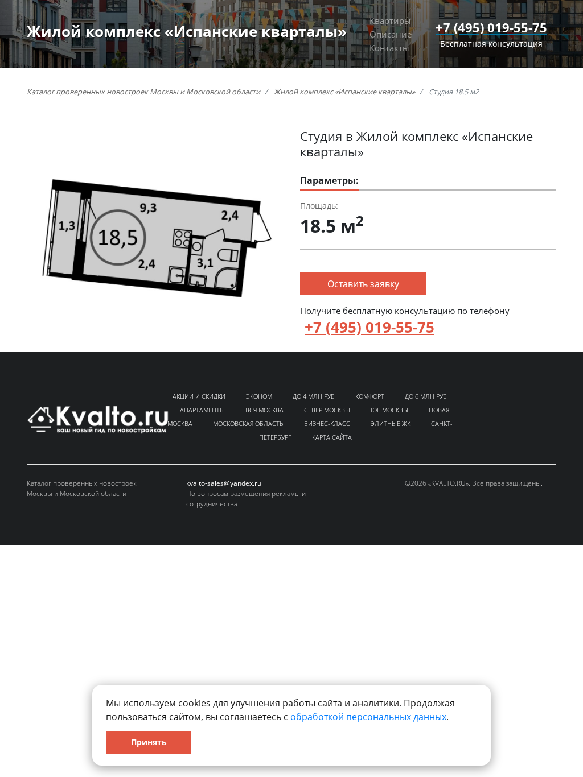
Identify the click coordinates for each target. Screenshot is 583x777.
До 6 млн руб (426, 396)
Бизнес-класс (327, 423)
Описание (390, 34)
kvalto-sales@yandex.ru (223, 483)
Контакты (389, 47)
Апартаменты (202, 410)
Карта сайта (332, 437)
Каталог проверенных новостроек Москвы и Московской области (143, 91)
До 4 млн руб (314, 396)
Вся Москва (264, 410)
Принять (149, 742)
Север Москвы (327, 410)
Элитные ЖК (390, 423)
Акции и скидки (199, 396)
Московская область (248, 423)
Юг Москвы (389, 410)
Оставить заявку (363, 284)
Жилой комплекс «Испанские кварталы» (344, 91)
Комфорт (369, 396)
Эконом (259, 396)
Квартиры (390, 20)
